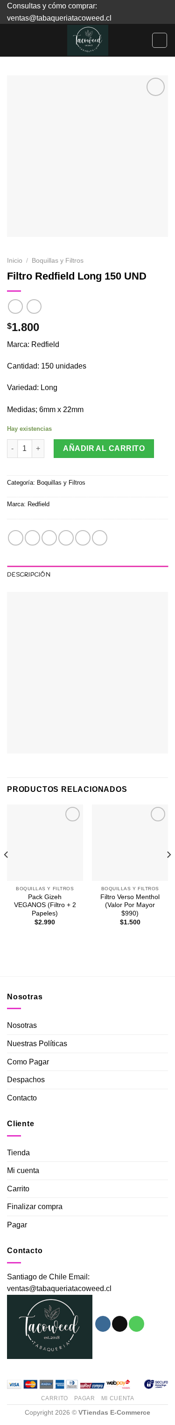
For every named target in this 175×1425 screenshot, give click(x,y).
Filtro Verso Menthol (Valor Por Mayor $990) (130, 905)
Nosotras (22, 1025)
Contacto (22, 1098)
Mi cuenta (23, 1170)
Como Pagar (28, 1062)
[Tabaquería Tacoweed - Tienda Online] (87, 40)
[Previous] (6, 873)
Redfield (38, 504)
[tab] (87, 575)
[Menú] (12, 40)
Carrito (18, 1189)
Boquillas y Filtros (58, 260)
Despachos (26, 1080)
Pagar (17, 1225)
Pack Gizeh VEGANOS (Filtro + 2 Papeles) (45, 905)
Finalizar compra (35, 1207)
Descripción (28, 575)
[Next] (168, 873)
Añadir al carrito (104, 448)
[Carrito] (159, 40)
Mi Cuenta (117, 1398)
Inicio (14, 260)
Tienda (18, 1153)
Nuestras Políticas (37, 1044)
